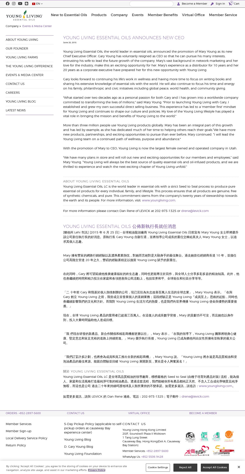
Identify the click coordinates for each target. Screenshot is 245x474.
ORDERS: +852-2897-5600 (23, 413)
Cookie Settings (158, 467)
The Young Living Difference (29, 66)
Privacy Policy (96, 470)
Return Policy (16, 445)
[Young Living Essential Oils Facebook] (8, 3)
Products (99, 15)
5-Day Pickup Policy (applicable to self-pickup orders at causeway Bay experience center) (93, 428)
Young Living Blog (21, 101)
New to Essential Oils (69, 15)
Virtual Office (193, 15)
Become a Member (194, 3)
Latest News (16, 110)
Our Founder (17, 48)
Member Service (223, 15)
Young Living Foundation (83, 453)
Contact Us (15, 84)
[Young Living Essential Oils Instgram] (14, 3)
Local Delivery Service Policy (26, 438)
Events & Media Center (37, 26)
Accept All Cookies (215, 467)
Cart (235, 3)
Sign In (220, 3)
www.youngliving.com (158, 200)
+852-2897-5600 (157, 451)
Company (119, 15)
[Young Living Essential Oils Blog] (26, 3)
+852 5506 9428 (152, 457)
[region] (122, 467)
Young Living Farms (22, 57)
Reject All (185, 467)
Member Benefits (163, 15)
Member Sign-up (18, 431)
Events (138, 15)
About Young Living (22, 39)
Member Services (18, 424)
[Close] (239, 467)
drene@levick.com (195, 211)
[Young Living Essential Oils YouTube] (20, 3)
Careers (13, 92)
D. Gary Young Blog (78, 446)
